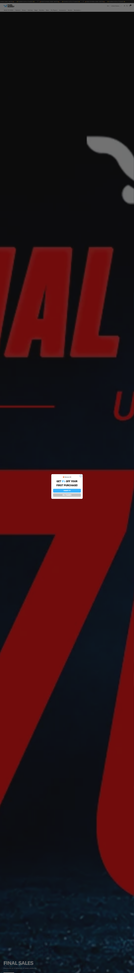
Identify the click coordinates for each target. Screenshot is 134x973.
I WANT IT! (67, 491)
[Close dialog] (81, 476)
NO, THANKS (67, 495)
